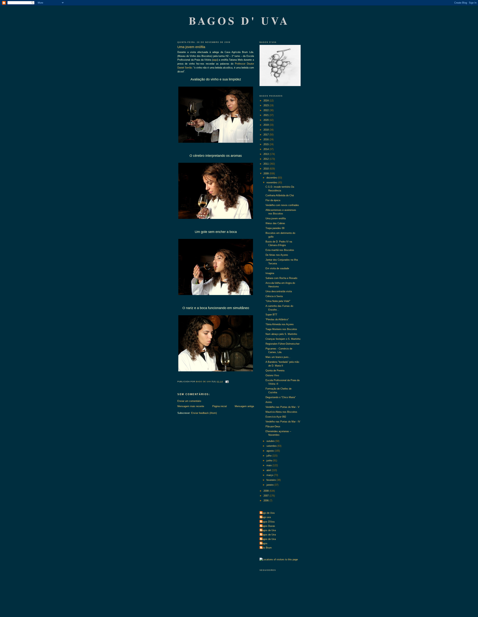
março (270, 475)
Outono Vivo (272, 375)
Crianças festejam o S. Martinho (283, 338)
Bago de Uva (267, 512)
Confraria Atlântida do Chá (280, 195)
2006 (266, 500)
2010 (266, 168)
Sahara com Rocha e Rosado (281, 278)
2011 (266, 163)
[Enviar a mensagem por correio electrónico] (227, 382)
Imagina (270, 273)
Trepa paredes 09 (275, 228)
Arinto (269, 402)
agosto (270, 450)
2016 (266, 139)
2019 (266, 124)
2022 (266, 110)
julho (269, 455)
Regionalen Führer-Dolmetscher (282, 343)
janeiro (270, 484)
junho (269, 460)
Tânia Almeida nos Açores (280, 324)
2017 (266, 134)
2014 (266, 149)
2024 (266, 100)
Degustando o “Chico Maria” (281, 397)
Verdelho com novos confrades (282, 205)
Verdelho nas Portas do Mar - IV (283, 421)
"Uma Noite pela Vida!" (278, 301)
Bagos (263, 543)
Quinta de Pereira (275, 370)
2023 (266, 105)
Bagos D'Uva (267, 521)
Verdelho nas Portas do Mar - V (282, 407)
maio (269, 465)
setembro (271, 446)
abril (269, 470)
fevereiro (271, 480)
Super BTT (271, 314)
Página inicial (219, 406)
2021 (266, 115)
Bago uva (265, 517)
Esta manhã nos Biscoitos (280, 250)
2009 (266, 173)
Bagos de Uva (268, 530)
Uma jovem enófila (276, 218)
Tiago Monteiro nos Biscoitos (281, 329)
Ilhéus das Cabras (275, 223)
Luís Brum (266, 547)
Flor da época (273, 200)
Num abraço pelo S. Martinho (281, 334)
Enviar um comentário (189, 401)
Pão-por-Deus (273, 426)
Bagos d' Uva (239, 20)
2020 (266, 120)
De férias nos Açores (277, 254)
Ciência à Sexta (274, 296)
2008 (266, 490)
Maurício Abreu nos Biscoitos (281, 411)
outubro (270, 441)
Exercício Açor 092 (276, 416)
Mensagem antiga (244, 406)
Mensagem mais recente (190, 406)
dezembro (272, 177)
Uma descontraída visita (279, 291)
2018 (266, 129)
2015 (266, 144)
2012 (266, 159)
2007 (266, 495)
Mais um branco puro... (278, 357)
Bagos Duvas (267, 526)
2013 (266, 154)
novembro (272, 182)
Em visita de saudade (277, 268)
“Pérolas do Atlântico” (277, 319)
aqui (215, 59)
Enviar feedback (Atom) (204, 413)
